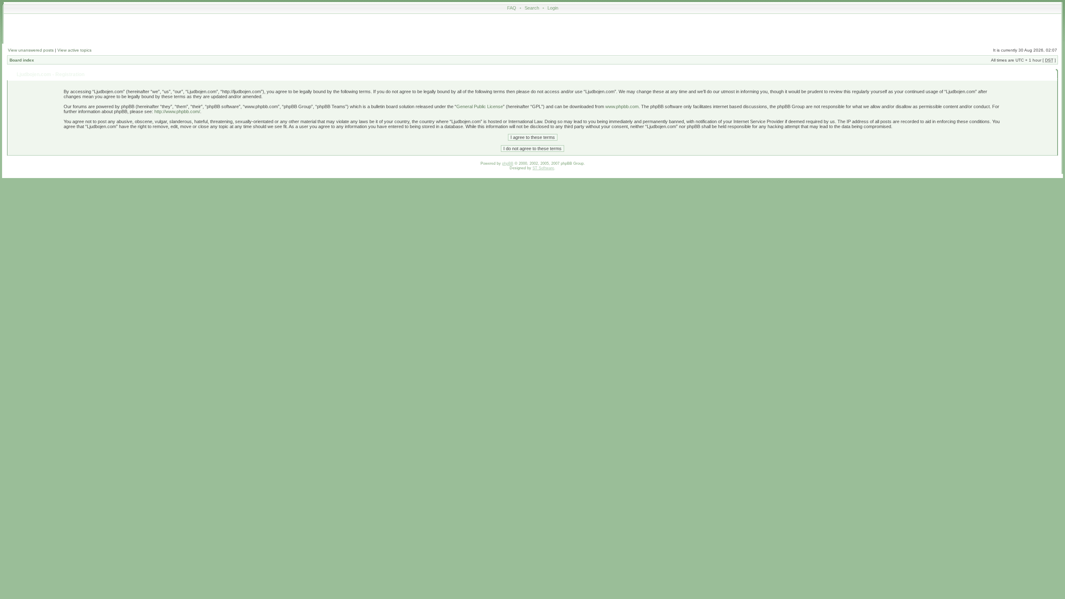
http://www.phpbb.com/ (177, 111)
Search (532, 7)
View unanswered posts (31, 50)
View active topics (74, 50)
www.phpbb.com (622, 106)
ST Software (543, 168)
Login (552, 7)
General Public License (479, 106)
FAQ (511, 7)
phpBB (507, 163)
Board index (22, 60)
